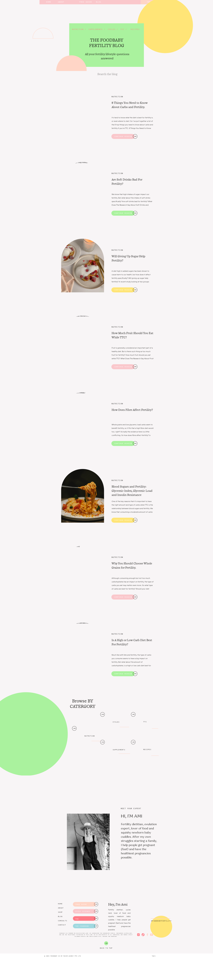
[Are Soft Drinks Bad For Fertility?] (135, 213)
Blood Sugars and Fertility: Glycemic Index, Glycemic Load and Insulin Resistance (132, 491)
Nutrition (117, 97)
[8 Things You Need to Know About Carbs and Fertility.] (135, 136)
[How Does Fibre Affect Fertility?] (135, 443)
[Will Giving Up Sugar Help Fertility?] (135, 289)
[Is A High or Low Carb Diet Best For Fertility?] (135, 673)
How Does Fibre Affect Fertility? (132, 410)
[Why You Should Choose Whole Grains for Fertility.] (135, 597)
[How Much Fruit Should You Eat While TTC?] (135, 366)
